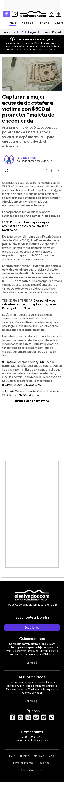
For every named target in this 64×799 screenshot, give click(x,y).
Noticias (27, 22)
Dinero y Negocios (31, 769)
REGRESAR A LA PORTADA (32, 401)
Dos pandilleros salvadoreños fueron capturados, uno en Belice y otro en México (29, 304)
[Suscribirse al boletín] (6, 14)
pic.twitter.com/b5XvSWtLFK (21, 384)
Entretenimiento (23, 762)
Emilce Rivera (29, 157)
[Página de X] (20, 719)
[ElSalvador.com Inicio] (33, 13)
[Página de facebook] (12, 719)
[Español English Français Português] (58, 14)
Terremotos (9, 32)
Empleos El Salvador (52, 32)
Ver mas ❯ (31, 662)
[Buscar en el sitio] (15, 14)
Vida (51, 755)
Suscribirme (32, 627)
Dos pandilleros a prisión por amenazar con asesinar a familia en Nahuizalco (25, 226)
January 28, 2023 (28, 394)
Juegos (32, 32)
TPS (22, 32)
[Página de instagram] (28, 719)
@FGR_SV (42, 362)
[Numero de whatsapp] (36, 719)
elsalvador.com (25, 46)
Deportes (43, 762)
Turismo (43, 22)
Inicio (12, 22)
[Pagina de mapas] (51, 14)
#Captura (8, 362)
